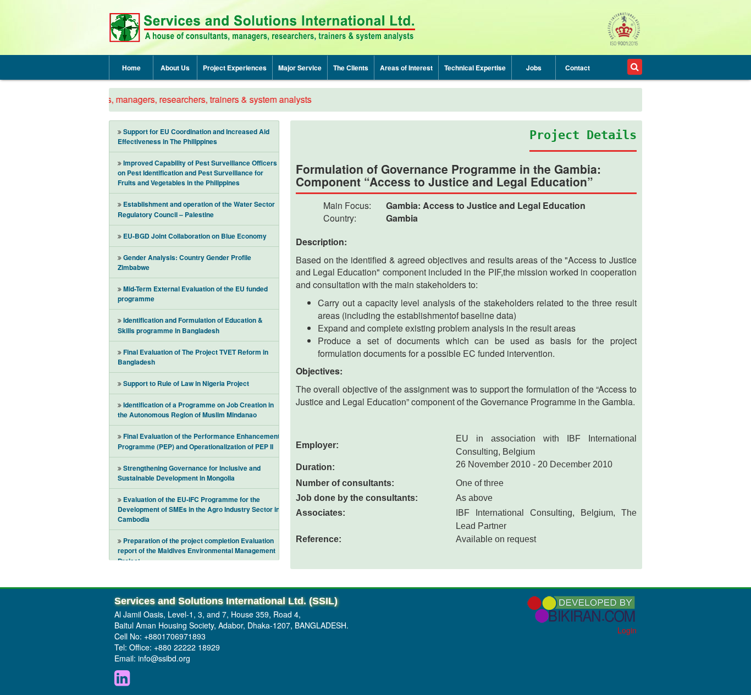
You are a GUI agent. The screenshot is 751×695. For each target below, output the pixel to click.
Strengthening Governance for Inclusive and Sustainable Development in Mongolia (189, 473)
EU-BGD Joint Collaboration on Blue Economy (195, 236)
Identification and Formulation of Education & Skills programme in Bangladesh (190, 325)
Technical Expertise (475, 68)
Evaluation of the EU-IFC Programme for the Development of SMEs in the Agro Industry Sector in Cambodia (199, 509)
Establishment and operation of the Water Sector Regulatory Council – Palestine (196, 209)
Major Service (300, 68)
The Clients (350, 68)
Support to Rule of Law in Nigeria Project (186, 383)
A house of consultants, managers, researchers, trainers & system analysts (157, 99)
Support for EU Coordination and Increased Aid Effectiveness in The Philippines (193, 136)
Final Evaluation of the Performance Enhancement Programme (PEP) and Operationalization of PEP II (199, 441)
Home (131, 68)
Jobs (534, 68)
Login (627, 630)
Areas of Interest (406, 68)
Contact (577, 68)
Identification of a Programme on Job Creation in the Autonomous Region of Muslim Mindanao (196, 410)
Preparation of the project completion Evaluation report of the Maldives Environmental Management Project (196, 550)
